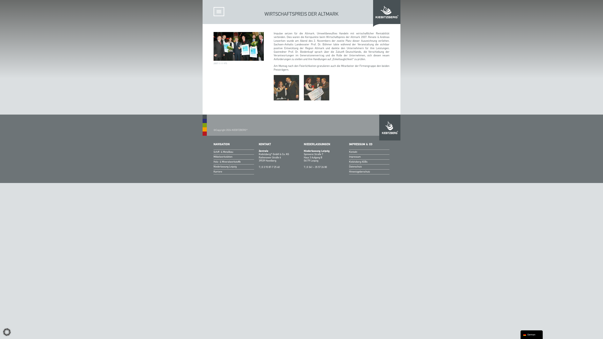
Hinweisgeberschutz (359, 172)
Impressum (355, 157)
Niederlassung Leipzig (225, 167)
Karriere (218, 172)
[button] (7, 332)
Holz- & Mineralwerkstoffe (227, 162)
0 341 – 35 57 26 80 (317, 167)
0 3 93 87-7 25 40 (271, 167)
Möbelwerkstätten (223, 157)
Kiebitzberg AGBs (358, 162)
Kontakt (353, 152)
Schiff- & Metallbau (223, 152)
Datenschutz (355, 167)
